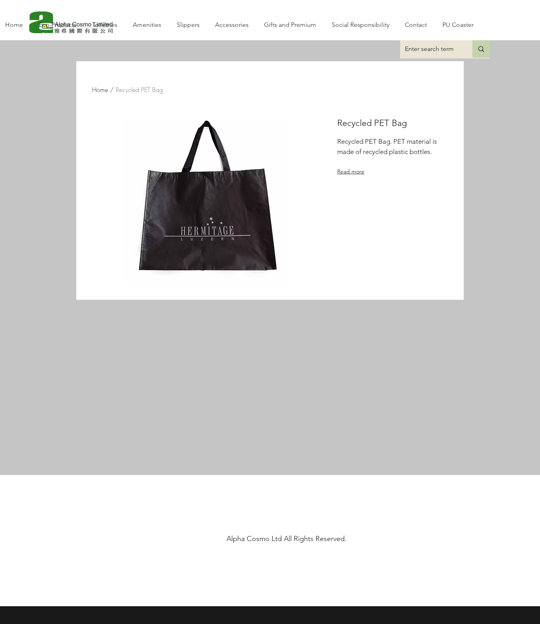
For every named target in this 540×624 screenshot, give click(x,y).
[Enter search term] (481, 49)
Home (100, 89)
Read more (350, 171)
